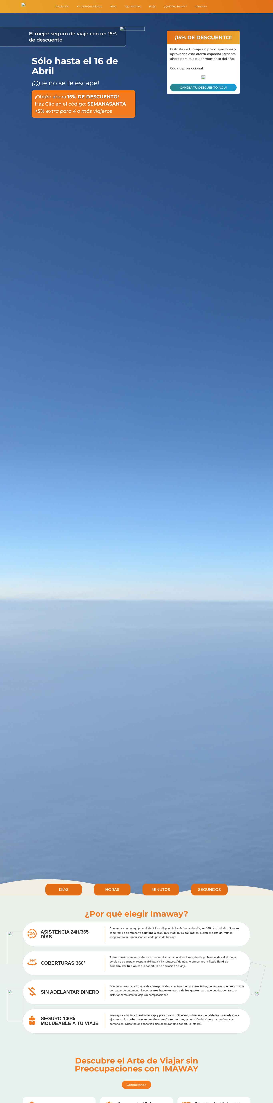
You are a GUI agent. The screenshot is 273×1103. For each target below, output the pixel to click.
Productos (62, 6)
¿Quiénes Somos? (175, 6)
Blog (113, 6)
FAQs (152, 6)
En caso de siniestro (89, 6)
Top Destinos (133, 6)
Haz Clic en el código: (80, 104)
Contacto (201, 6)
